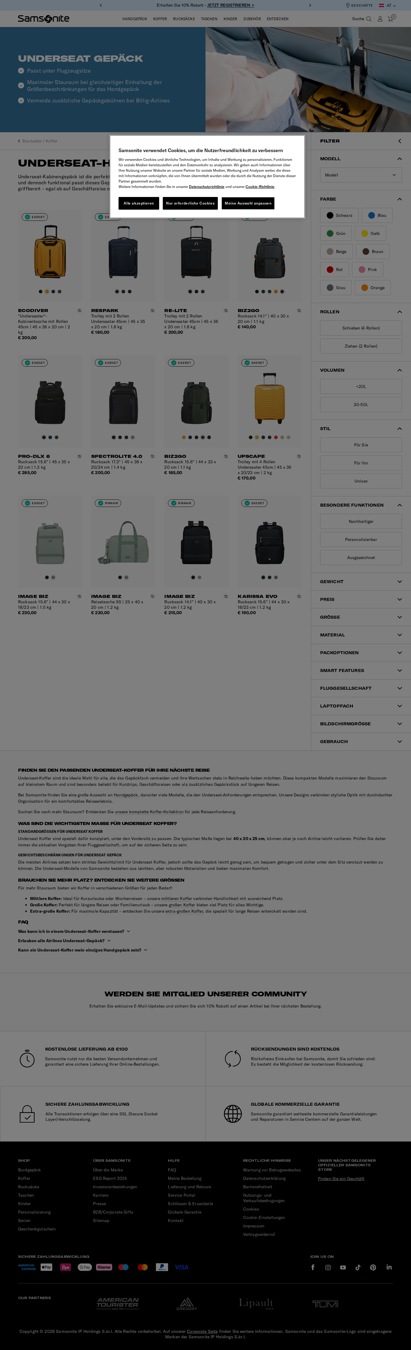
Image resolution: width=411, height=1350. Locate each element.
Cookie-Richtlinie (260, 186)
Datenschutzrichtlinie (206, 186)
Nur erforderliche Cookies (190, 203)
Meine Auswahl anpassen (248, 203)
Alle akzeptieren (139, 203)
